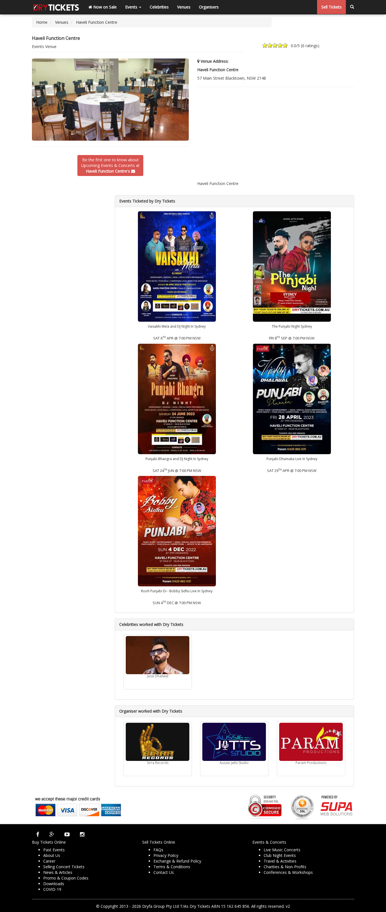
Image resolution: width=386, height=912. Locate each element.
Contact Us (163, 872)
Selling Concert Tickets (63, 866)
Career (49, 861)
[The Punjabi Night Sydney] (292, 266)
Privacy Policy (165, 855)
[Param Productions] (311, 742)
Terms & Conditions (171, 866)
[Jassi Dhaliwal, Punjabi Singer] (157, 655)
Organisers (209, 7)
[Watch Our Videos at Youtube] (67, 834)
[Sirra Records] (157, 742)
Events (131, 7)
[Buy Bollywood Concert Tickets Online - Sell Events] (56, 7)
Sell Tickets (331, 7)
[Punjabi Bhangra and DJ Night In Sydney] (177, 398)
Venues (183, 7)
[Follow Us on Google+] (51, 834)
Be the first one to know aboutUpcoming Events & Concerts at (110, 165)
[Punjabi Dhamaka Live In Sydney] (292, 398)
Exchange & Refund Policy (177, 861)
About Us (51, 855)
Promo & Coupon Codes (65, 878)
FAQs (158, 849)
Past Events (54, 849)
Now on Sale (104, 7)
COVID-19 (52, 889)
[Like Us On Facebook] (38, 834)
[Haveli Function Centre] (110, 99)
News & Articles (57, 872)
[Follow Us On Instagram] (82, 834)
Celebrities (159, 7)
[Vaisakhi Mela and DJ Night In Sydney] (177, 266)
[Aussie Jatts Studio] (234, 742)
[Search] (352, 7)
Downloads (53, 883)
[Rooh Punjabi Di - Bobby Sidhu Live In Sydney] (177, 531)
